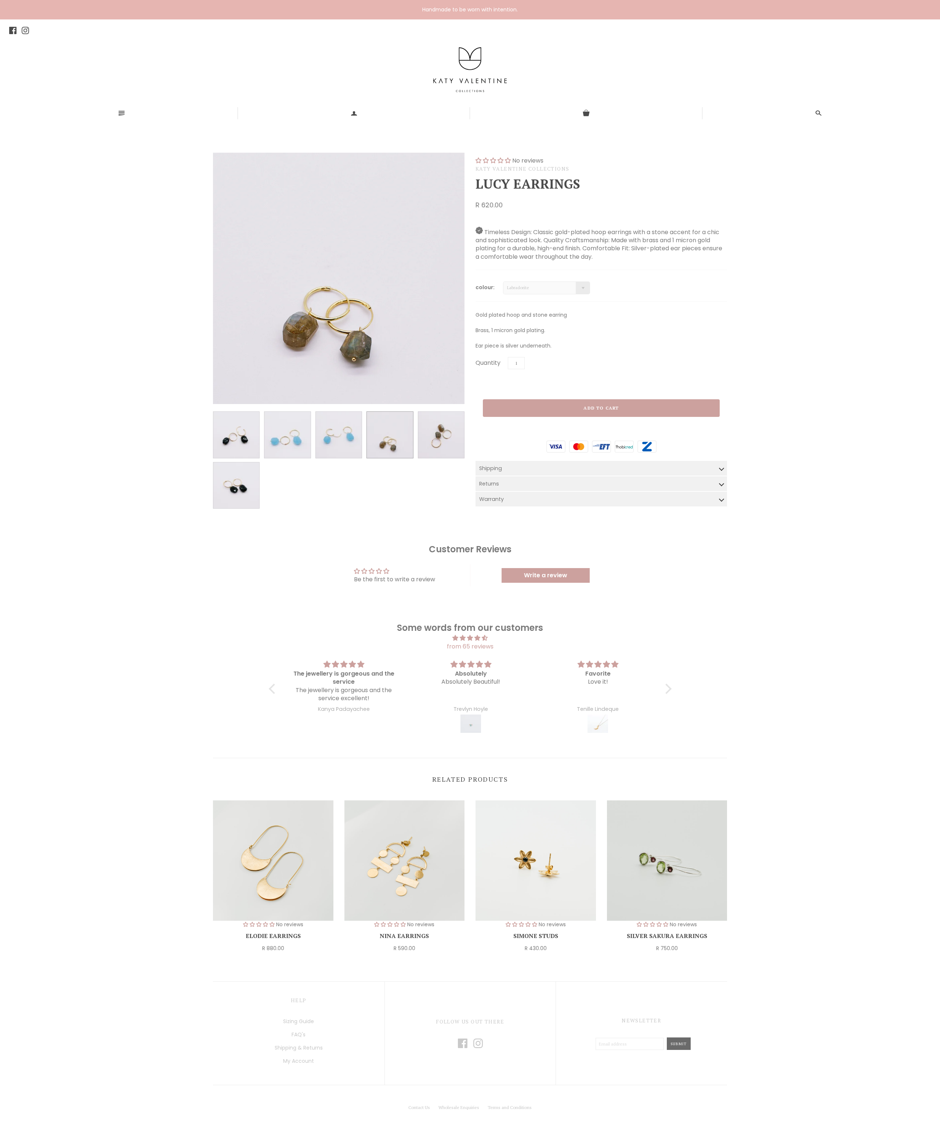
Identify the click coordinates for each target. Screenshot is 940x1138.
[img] (470, 638)
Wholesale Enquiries (458, 1107)
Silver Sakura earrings (667, 936)
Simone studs (535, 936)
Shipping (490, 468)
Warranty (491, 499)
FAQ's (299, 1034)
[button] (273, 689)
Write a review (545, 575)
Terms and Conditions (510, 1107)
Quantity (488, 363)
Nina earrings (404, 936)
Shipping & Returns (299, 1047)
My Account (298, 1061)
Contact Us (419, 1107)
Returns (489, 483)
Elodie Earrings (273, 936)
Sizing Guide (298, 1021)
